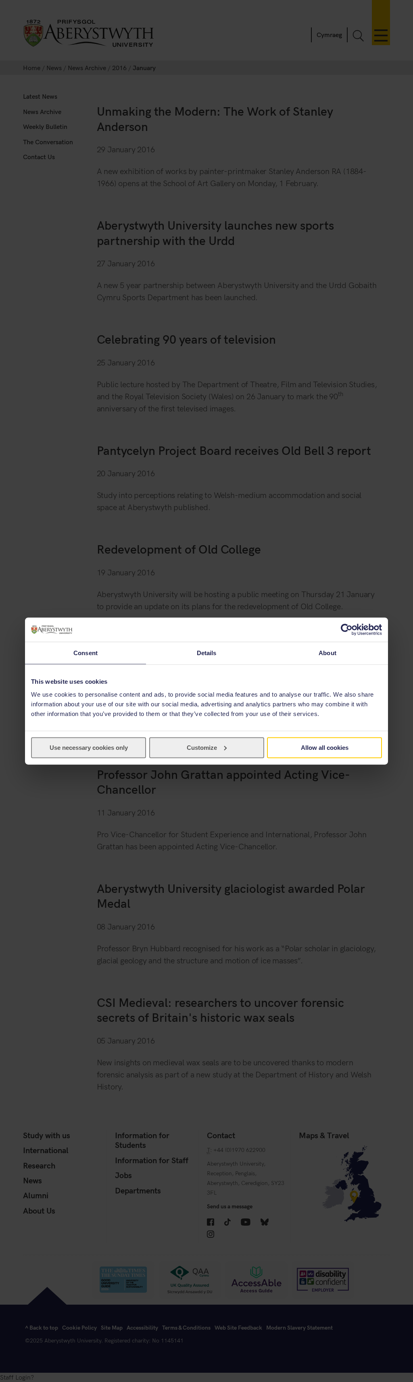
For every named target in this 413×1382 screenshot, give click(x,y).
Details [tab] (207, 652)
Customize (202, 747)
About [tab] (327, 652)
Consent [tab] (85, 652)
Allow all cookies (324, 747)
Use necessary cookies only (89, 747)
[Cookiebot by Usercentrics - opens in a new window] (346, 630)
